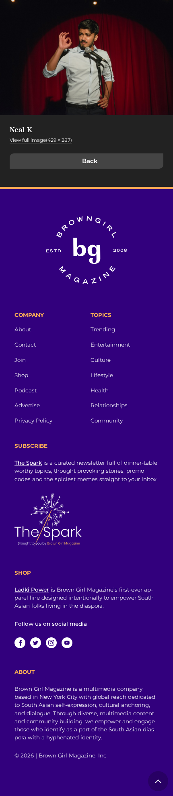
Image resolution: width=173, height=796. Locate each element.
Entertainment (110, 344)
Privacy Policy (33, 420)
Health (100, 390)
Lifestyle (102, 375)
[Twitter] (35, 642)
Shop (21, 375)
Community (107, 420)
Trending (103, 329)
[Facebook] (19, 642)
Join (20, 360)
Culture (101, 360)
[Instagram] (51, 642)
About (22, 329)
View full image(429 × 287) (41, 140)
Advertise (27, 405)
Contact (25, 344)
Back (90, 161)
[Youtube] (67, 642)
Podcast (25, 390)
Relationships (109, 405)
